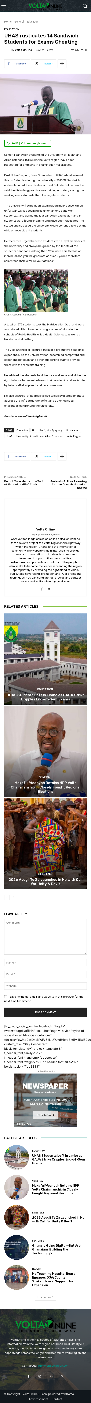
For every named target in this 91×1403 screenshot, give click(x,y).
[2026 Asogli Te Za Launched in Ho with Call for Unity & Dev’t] (45, 843)
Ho (33, 430)
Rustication (72, 430)
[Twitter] (49, 588)
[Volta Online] (7, 50)
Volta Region (74, 436)
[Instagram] (40, 1376)
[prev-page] (7, 897)
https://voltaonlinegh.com (45, 534)
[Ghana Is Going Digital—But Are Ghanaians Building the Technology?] (16, 1247)
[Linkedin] (51, 1376)
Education (33, 21)
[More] (62, 63)
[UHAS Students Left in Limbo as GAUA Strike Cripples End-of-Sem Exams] (45, 659)
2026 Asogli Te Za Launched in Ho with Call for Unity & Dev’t (45, 881)
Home (8, 21)
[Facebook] (41, 588)
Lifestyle (45, 874)
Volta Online (23, 49)
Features (38, 1241)
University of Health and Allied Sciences (39, 436)
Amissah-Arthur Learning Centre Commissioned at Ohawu (68, 484)
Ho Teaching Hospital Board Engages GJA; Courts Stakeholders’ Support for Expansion (54, 1279)
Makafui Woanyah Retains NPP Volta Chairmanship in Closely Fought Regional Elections (45, 787)
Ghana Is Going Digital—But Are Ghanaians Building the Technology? (56, 1249)
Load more (44, 1297)
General (19, 21)
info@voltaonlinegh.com (53, 1365)
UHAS (9, 436)
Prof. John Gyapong (51, 430)
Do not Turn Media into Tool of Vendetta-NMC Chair (23, 483)
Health (36, 1269)
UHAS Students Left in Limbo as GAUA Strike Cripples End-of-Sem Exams (46, 697)
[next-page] (13, 897)
